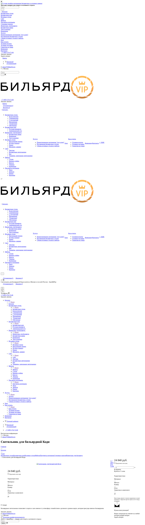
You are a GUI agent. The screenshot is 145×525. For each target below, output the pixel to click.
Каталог (11, 304)
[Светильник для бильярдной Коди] (59, 464)
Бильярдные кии (18, 325)
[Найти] (2, 9)
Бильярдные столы (19, 309)
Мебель (15, 369)
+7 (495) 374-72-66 (7, 52)
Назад (13, 302)
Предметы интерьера (20, 384)
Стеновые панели (60, 455)
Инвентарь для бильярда (21, 334)
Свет (14, 357)
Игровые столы (18, 345)
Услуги (11, 396)
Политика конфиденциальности (14, 517)
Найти (3, 523)
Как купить (12, 409)
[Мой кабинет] (2, 276)
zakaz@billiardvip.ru (8, 67)
